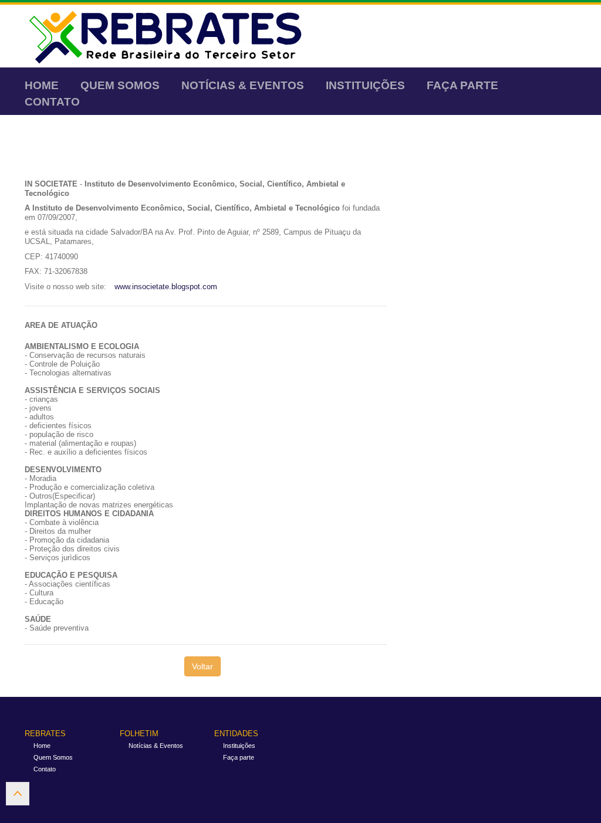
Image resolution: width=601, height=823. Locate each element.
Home (42, 85)
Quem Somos (120, 85)
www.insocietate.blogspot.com (165, 286)
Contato (52, 102)
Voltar (202, 666)
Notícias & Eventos (242, 85)
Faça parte (462, 85)
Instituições (365, 85)
